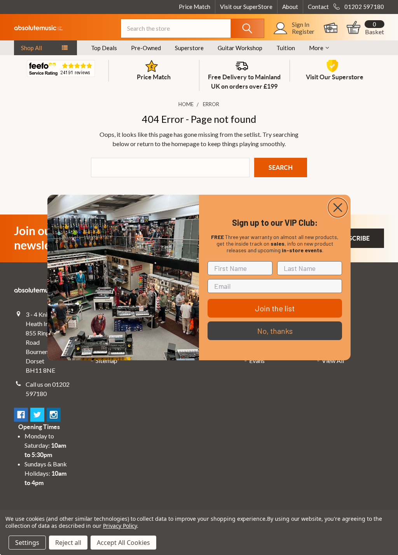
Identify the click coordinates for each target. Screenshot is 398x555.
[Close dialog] (337, 207)
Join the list (275, 308)
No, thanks (275, 330)
